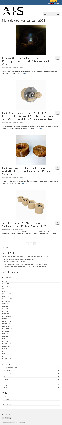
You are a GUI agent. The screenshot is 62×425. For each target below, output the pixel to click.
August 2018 (6, 351)
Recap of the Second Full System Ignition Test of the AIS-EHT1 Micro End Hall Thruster (25, 264)
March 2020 (6, 313)
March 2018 (6, 356)
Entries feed (6, 399)
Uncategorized (21, 67)
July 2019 (5, 333)
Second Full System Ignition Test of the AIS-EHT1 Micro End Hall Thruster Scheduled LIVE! (26, 266)
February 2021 (7, 286)
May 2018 (5, 353)
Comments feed (7, 401)
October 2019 (6, 326)
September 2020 (7, 298)
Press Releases (8, 373)
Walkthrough (7, 387)
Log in (4, 396)
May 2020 (5, 308)
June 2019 (6, 336)
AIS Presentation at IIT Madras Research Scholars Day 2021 (18, 259)
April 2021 (5, 281)
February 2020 (7, 316)
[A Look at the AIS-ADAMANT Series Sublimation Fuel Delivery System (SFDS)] (31, 205)
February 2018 (7, 358)
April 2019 (5, 341)
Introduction (7, 370)
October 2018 (6, 348)
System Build (7, 376)
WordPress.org (7, 404)
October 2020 (6, 296)
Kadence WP (23, 422)
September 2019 (7, 328)
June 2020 (6, 306)
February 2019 (7, 343)
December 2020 (7, 291)
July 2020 (5, 303)
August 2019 (6, 331)
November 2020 (7, 293)
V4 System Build (8, 385)
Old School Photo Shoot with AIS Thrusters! (14, 261)
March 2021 (6, 283)
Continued (23, 73)
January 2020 (6, 318)
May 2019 (5, 338)
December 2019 (7, 321)
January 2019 (6, 346)
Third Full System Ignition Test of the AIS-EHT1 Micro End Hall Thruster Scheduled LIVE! (25, 256)
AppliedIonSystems (8, 67)
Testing (6, 379)
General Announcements (10, 367)
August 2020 (6, 301)
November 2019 (7, 323)
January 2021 (6, 288)
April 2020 (5, 311)
